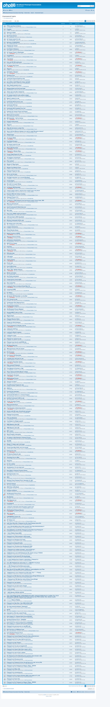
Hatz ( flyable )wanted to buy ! (14, 85)
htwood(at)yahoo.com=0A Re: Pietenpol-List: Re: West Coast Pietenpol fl (25, 529)
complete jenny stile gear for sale (15, 358)
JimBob (9, 382)
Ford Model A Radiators (13, 49)
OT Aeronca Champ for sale (14, 454)
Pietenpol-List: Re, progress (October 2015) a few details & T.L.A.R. (23, 675)
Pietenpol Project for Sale (13, 170)
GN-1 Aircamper (11, 513)
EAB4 (9, 461)
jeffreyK (9, 122)
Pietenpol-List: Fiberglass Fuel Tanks (16, 539)
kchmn (9, 507)
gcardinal (10, 349)
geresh (11, 99)
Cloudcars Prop (11, 75)
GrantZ (9, 300)
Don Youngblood (79, 483)
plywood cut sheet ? (12, 381)
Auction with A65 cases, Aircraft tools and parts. (19, 411)
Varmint (9, 227)
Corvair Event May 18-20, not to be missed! (17, 447)
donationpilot (10, 181)
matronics (10, 524)
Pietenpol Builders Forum (31, 27)
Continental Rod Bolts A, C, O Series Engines (18, 394)
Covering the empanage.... (13, 391)
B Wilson (9, 320)
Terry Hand (10, 280)
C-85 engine (10, 256)
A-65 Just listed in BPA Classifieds (15, 217)
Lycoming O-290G (11, 289)
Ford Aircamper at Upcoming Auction (16, 408)
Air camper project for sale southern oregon (18, 95)
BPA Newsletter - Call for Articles (15, 118)
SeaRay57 (10, 155)
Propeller (9, 29)
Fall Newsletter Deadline (13, 306)
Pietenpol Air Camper (12, 45)
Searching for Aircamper (13, 375)
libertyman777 (11, 129)
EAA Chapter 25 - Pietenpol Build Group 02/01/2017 (19, 616)
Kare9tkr (11, 102)
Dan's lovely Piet (11, 282)
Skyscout (9, 68)
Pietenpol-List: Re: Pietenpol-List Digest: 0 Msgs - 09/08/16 (21, 682)
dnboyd (9, 83)
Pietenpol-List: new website (14, 582)
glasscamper (12, 195)
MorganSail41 (10, 46)
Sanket (9, 63)
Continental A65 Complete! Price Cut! (16, 108)
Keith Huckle (10, 89)
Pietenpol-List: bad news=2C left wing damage (18, 556)
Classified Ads (25, 30)
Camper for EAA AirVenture (13, 322)
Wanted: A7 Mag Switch (13, 164)
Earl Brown (12, 76)
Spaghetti (10, 333)
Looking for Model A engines (14, 332)
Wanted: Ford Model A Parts (14, 167)
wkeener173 (12, 145)
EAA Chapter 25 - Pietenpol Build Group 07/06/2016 (19, 623)
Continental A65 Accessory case (15, 101)
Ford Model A (10, 55)
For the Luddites (11, 464)
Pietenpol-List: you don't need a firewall (17, 585)
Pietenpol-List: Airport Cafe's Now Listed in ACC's (19, 649)
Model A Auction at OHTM (13, 233)
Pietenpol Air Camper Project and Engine (17, 111)
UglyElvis (10, 178)
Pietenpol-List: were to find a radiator (16, 652)
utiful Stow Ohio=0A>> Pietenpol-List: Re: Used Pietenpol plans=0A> (24, 523)
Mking (9, 386)
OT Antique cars (11, 520)
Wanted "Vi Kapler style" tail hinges (16, 444)
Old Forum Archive (28, 524)
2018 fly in (9, 388)
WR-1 (8, 477)
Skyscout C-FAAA (11, 32)
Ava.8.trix (10, 158)
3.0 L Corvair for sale (12, 299)
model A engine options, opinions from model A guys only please (23, 190)
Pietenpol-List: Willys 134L (13, 669)
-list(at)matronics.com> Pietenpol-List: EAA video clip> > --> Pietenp (24, 572)
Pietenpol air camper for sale (14, 338)
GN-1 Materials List (11, 500)
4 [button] (90, 21)
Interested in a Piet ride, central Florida (16, 613)
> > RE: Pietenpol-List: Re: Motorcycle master (18, 566)
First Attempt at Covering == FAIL (15, 368)
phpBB (44, 694)
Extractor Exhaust (11, 483)
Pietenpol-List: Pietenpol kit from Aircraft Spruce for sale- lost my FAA (24, 662)
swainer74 (12, 267)
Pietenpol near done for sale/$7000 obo (16, 342)
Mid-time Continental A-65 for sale (15, 220)
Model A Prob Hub (11, 250)
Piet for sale (10, 263)
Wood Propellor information (14, 434)
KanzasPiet (12, 37)
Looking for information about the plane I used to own (20, 506)
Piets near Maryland (12, 417)
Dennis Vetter (10, 330)
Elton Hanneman (11, 247)
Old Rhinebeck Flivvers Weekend (15, 309)
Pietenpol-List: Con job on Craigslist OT (17, 646)
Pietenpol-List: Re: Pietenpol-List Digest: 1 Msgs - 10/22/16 (21, 665)
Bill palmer (10, 142)
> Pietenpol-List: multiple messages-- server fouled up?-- (21, 549)
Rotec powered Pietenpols (13, 365)
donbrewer (10, 504)
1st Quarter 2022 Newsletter (13, 187)
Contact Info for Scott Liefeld (14, 279)
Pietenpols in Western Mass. (14, 151)
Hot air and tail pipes (12, 174)
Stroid (9, 290)
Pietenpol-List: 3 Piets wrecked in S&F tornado (18, 536)
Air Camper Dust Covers (13, 65)
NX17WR (9, 441)
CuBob (77, 496)
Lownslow (10, 488)
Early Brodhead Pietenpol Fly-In (15, 632)
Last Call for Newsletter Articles (14, 361)
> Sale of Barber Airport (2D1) (14, 533)
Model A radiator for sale (13, 98)
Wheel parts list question (13, 115)
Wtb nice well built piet (12, 203)
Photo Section (27, 33)
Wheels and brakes (11, 273)
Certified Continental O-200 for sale (15, 398)
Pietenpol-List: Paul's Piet (13, 679)
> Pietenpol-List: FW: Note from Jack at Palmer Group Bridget (22, 579)
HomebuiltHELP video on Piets (14, 312)
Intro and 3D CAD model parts (14, 62)
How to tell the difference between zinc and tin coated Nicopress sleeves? (25, 131)
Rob (10, 79)
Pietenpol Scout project (13, 414)
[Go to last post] (82, 25)
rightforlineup (12, 198)
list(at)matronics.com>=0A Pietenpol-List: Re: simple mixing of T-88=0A (25, 553)
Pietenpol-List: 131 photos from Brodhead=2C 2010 (19, 546)
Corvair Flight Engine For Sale (14, 154)
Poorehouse (12, 617)
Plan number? (10, 161)
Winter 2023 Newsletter (12, 147)
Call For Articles (11, 259)
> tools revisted (11, 589)
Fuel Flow (9, 246)
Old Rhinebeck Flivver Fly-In (14, 493)
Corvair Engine (10, 180)
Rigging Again (10, 315)
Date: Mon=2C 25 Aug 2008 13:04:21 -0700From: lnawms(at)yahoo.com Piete (25, 569)
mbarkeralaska (11, 92)
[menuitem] (10, 10)
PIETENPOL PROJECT (12, 72)
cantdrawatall (10, 418)
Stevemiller (10, 204)
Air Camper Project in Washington (15, 52)
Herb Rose (9, 460)
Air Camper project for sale (13, 39)
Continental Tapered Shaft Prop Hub (16, 78)
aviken (9, 491)
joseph (9, 343)
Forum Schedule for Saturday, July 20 (16, 325)
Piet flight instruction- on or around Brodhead (18, 177)
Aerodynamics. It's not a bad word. (15, 467)
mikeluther (10, 264)
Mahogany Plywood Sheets (13, 236)
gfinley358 (10, 96)
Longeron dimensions (12, 226)
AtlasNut (9, 366)
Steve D (9, 412)
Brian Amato (10, 283)
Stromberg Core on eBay (13, 457)
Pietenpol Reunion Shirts (13, 319)
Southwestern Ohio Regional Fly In (15, 302)
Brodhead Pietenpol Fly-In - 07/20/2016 (16, 619)
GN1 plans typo (10, 253)
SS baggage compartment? (13, 157)
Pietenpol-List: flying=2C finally (15, 543)
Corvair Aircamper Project (13, 401)
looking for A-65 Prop (12, 329)
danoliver (11, 175)
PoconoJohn (12, 116)
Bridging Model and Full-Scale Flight (16, 88)
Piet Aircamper (10, 352)
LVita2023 (12, 112)
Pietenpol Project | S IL (12, 197)
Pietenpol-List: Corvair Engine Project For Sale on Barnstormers (23, 636)
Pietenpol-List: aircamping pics (14, 672)
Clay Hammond (11, 310)
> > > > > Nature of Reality (13, 599)
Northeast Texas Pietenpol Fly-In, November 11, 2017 (20, 480)
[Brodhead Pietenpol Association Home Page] (10, 5)
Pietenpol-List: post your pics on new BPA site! (18, 626)
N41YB (8, 609)
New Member (10, 497)
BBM (9, 30)
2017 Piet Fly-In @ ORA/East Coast (15, 629)
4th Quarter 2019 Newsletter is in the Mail (17, 296)
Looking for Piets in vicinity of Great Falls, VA (18, 286)
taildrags (9, 313)
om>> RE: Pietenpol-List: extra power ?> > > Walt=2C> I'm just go (23, 562)
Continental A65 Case (12, 105)
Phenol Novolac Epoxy (12, 230)
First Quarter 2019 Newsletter (14, 355)
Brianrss (9, 339)
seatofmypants (11, 241)
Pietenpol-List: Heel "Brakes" (14, 642)
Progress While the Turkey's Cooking (16, 194)
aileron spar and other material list (15, 91)
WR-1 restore (10, 431)
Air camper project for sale (13, 144)
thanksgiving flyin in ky (13, 473)
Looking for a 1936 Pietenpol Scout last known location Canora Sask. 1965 (25, 200)
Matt (9, 165)
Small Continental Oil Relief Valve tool (16, 207)
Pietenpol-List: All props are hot (15, 659)
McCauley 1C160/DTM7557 (13, 42)
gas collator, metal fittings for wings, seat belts (18, 82)
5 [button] (92, 21)
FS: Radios (9, 292)
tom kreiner (12, 208)
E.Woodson (10, 445)
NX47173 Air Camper (12, 243)
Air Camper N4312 (11, 138)
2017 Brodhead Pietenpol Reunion (15, 510)
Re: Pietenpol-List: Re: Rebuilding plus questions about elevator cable (24, 655)
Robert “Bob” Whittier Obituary (14, 269)
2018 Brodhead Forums (12, 378)
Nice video (9, 210)
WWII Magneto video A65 (13, 424)
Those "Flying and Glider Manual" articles (17, 371)
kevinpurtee (10, 481)
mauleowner (12, 293)
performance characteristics (14, 240)
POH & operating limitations (14, 26)
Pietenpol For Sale (11, 450)
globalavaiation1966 (13, 43)
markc (9, 86)
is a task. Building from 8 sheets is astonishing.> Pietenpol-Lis (22, 559)
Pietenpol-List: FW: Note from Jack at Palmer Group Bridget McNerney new (25, 576)
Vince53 (9, 415)
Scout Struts (10, 59)
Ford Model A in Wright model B (15, 421)
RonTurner (12, 432)
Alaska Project (10, 134)
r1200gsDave (10, 27)
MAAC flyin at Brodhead (13, 487)
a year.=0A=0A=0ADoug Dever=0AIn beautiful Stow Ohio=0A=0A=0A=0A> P (25, 526)
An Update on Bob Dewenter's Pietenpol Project (19, 437)
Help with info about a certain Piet (15, 128)
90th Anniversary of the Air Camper (15, 348)
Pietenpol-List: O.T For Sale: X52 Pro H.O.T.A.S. (19, 639)
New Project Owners (12, 35)
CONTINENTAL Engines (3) (13, 516)
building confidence (12, 490)
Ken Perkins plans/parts (13, 276)
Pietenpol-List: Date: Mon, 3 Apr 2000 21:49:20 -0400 (20, 603)
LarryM (9, 231)
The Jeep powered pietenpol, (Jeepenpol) (17, 606)
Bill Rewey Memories (12, 345)
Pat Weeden (12, 53)
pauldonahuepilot (11, 191)
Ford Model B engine (12, 141)
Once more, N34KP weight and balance (16, 213)
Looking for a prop (11, 335)
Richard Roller (12, 40)
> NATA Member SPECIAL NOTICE (15, 592)
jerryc (9, 316)
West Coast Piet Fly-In (12, 404)
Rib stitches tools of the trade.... (15, 223)
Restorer (10, 171)
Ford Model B (10, 503)
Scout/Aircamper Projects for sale (15, 385)
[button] (94, 21)
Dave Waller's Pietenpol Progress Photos (17, 470)
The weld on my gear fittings (14, 184)
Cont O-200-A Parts (11, 266)
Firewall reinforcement (12, 121)
